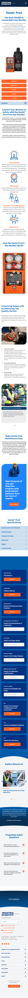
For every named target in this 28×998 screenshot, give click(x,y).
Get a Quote (14, 98)
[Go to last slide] (2, 781)
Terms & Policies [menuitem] (13, 982)
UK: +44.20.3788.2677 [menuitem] (8, 933)
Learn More (12, 579)
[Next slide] (26, 781)
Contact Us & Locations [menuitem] (9, 925)
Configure (14, 94)
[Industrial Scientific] (8, 3)
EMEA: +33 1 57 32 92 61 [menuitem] (8, 930)
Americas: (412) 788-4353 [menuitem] (9, 928)
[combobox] (14, 629)
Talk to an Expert (14, 504)
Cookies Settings (14, 986)
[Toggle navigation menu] (26, 3)
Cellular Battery (14, 85)
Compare (14, 89)
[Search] (23, 3)
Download (12, 612)
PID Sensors (14, 81)
